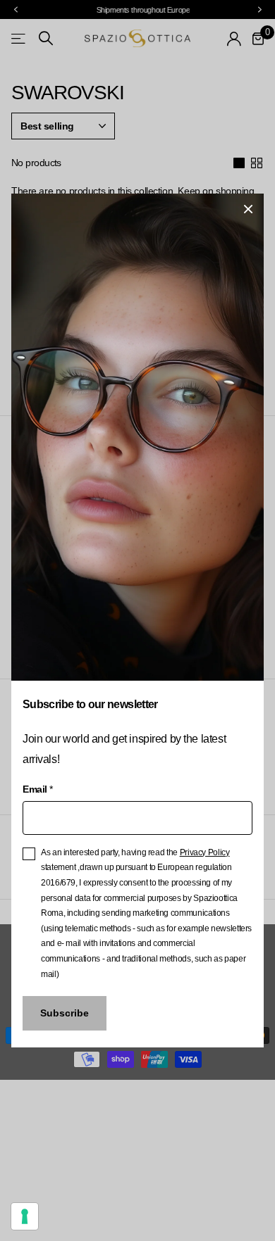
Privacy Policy (205, 852)
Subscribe (64, 1013)
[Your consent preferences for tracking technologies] (24, 1216)
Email (38, 789)
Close (248, 209)
